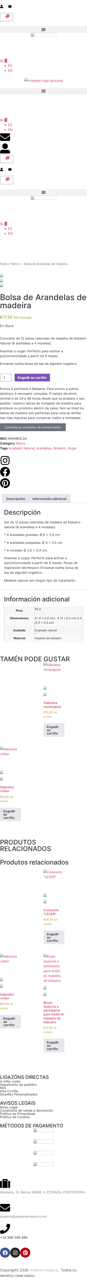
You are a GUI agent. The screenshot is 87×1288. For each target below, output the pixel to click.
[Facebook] (5, 1253)
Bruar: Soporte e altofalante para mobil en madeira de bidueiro (54, 1012)
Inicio (3, 264)
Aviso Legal (9, 1107)
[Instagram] (15, 1253)
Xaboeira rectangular (52, 705)
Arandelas (44, 448)
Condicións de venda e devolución (26, 1110)
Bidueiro (59, 448)
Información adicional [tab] (49, 499)
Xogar (72, 448)
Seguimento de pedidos (18, 1085)
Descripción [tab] (15, 499)
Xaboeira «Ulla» (7, 789)
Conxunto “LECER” (51, 912)
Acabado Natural (22, 448)
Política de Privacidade (17, 1114)
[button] (43, 29)
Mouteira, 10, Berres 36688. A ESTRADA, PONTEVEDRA (42, 1192)
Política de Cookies (15, 1117)
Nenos (15, 264)
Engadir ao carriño (32, 378)
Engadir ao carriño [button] (53, 730)
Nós (3, 1088)
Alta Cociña (9, 1091)
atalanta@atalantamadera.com (23, 1216)
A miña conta (10, 1081)
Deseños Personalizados (18, 1094)
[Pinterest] (25, 1253)
